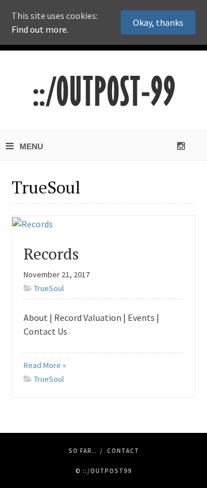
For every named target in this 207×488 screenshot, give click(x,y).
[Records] (32, 222)
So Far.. (82, 451)
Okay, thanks (158, 22)
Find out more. (40, 29)
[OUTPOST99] (103, 90)
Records (51, 253)
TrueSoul (49, 288)
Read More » (45, 365)
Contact (123, 451)
